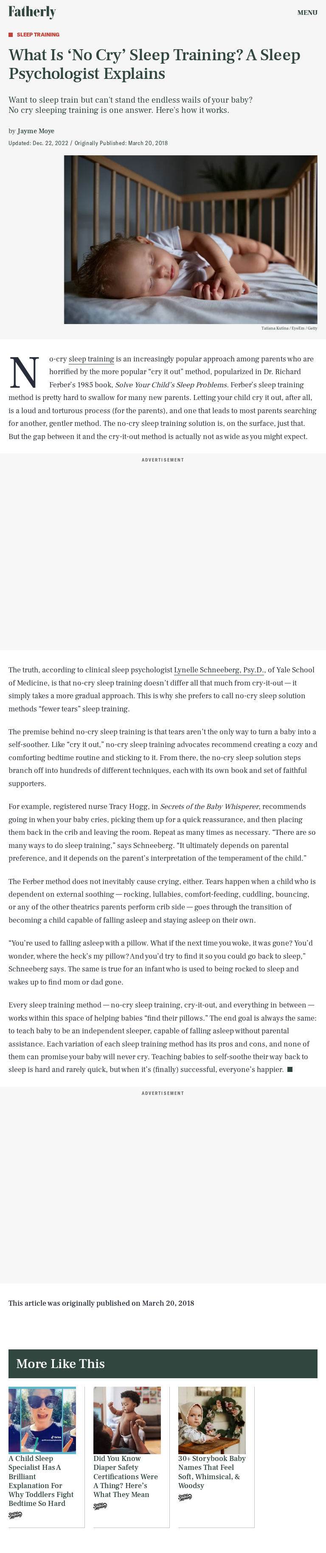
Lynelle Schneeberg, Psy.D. (219, 670)
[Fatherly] (32, 13)
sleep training (91, 359)
